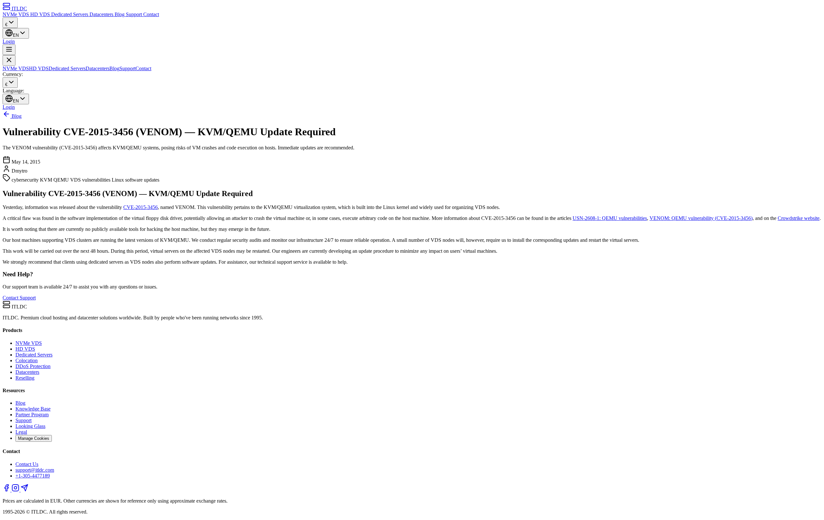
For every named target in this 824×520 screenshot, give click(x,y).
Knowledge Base (33, 408)
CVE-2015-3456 (140, 207)
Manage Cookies (33, 438)
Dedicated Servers (70, 14)
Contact (151, 14)
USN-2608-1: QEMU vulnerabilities (610, 218)
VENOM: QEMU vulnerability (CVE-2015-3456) (701, 218)
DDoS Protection (33, 366)
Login (9, 41)
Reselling (24, 378)
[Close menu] (9, 60)
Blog (120, 14)
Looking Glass (30, 426)
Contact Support (19, 297)
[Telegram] (24, 490)
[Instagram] (16, 490)
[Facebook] (7, 490)
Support (134, 14)
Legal (21, 432)
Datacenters (102, 14)
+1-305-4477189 (32, 475)
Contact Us (26, 464)
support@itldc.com (34, 470)
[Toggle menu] (9, 49)
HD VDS (40, 14)
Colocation (26, 360)
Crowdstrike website (798, 218)
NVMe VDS (16, 14)
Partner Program (32, 414)
